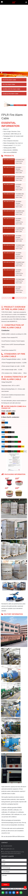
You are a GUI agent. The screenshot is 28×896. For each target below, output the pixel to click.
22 (17, 297)
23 (19, 297)
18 (9, 297)
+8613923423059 (7, 846)
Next (26, 297)
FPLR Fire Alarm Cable (9, 79)
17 (7, 297)
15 (3, 297)
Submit (5, 884)
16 (5, 297)
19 (11, 297)
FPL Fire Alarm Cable (9, 84)
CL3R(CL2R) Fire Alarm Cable (11, 89)
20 (13, 297)
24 (21, 297)
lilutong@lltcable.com (8, 848)
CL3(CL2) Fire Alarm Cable (10, 93)
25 (23, 297)
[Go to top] (25, 887)
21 (15, 297)
